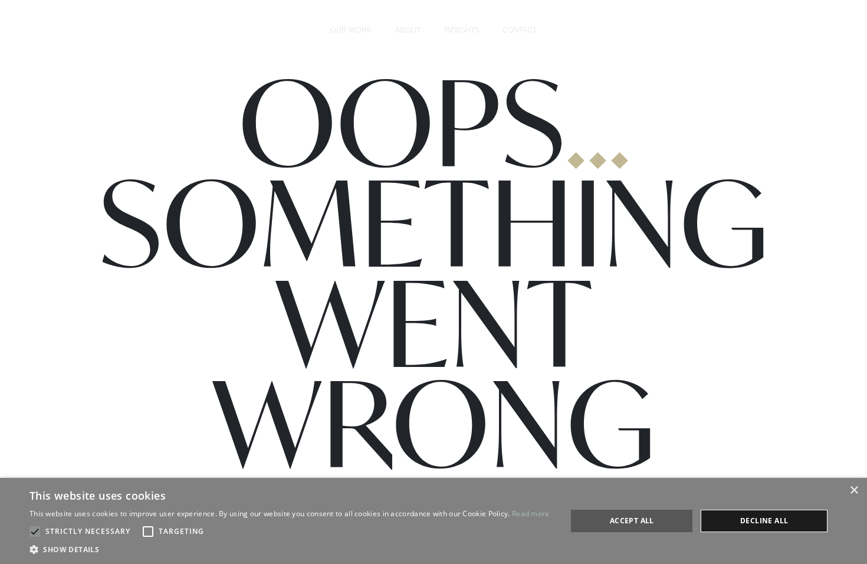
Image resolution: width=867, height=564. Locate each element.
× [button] (853, 490)
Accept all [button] (632, 521)
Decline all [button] (764, 521)
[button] (289, 549)
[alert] (433, 521)
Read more (531, 514)
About (408, 29)
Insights (461, 29)
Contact (520, 29)
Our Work (351, 29)
